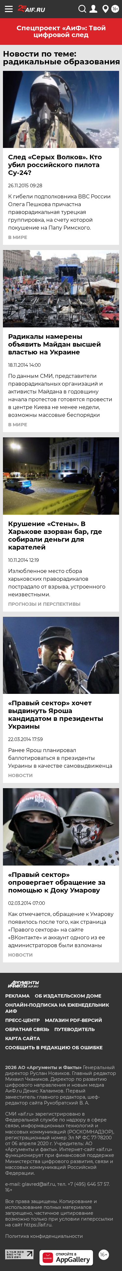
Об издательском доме (68, 996)
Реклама (17, 996)
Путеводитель (74, 1029)
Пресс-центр (22, 1020)
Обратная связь (27, 1029)
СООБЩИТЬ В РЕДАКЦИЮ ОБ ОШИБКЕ (53, 1048)
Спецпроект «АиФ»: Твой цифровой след (61, 31)
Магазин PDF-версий (73, 1020)
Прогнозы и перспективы (44, 604)
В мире (17, 237)
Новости (20, 775)
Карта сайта (22, 1038)
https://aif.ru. (38, 1225)
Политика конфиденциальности (44, 1236)
